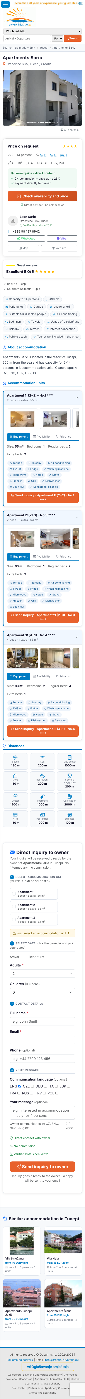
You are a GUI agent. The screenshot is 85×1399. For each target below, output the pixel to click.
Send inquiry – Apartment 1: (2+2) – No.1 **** (44, 497)
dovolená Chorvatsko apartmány (42, 1374)
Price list (65, 436)
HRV (39, 1093)
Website (61, 248)
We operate (15, 1374)
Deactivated (19, 1388)
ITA (52, 1086)
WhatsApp (28, 238)
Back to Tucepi (17, 283)
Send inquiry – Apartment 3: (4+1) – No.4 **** (45, 731)
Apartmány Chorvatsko (58, 1388)
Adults (17, 965)
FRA (13, 1093)
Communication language (38, 1079)
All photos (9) (72, 129)
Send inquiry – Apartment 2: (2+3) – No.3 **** (45, 617)
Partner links (35, 1388)
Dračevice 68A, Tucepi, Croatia (29, 64)
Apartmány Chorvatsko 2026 (52, 1379)
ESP (63, 1086)
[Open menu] (5, 4)
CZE (27, 1086)
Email (16, 1031)
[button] (42, 269)
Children (25, 984)
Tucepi (44, 47)
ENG (14, 1086)
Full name (19, 1013)
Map (25, 248)
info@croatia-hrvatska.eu (61, 1359)
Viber (64, 238)
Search (74, 38)
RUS (26, 1093)
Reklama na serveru (20, 1359)
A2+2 (43, 155)
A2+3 (53, 155)
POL (51, 1093)
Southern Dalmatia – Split (19, 47)
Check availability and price (45, 196)
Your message (29, 1102)
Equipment (20, 436)
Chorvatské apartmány (42, 1392)
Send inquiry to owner (45, 1166)
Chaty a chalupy (50, 1383)
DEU (40, 1086)
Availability (44, 436)
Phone (22, 1050)
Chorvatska (25, 1379)
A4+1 (63, 155)
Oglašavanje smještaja (50, 1367)
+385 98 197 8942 (26, 231)
